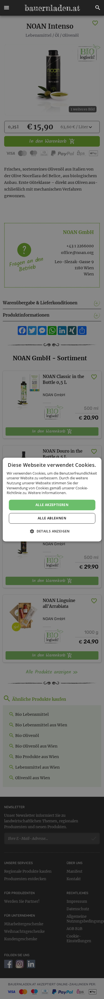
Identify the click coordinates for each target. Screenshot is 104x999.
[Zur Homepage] (52, 7)
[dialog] (51, 500)
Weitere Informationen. (47, 492)
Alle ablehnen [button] (52, 518)
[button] (6, 7)
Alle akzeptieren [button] (52, 504)
